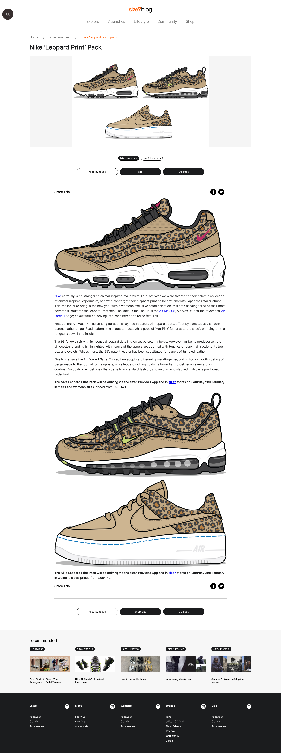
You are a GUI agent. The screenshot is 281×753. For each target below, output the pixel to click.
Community (167, 21)
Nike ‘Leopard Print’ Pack (99, 37)
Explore (92, 21)
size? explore (85, 649)
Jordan (170, 740)
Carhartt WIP (173, 735)
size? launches (152, 158)
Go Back (184, 171)
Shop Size (140, 611)
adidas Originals (175, 721)
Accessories (37, 726)
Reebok (170, 731)
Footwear (37, 649)
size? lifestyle (131, 649)
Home (34, 37)
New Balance (174, 726)
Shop (190, 21)
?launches (116, 21)
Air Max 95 (167, 311)
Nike (57, 296)
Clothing (35, 721)
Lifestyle (141, 21)
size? (140, 171)
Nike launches (59, 37)
